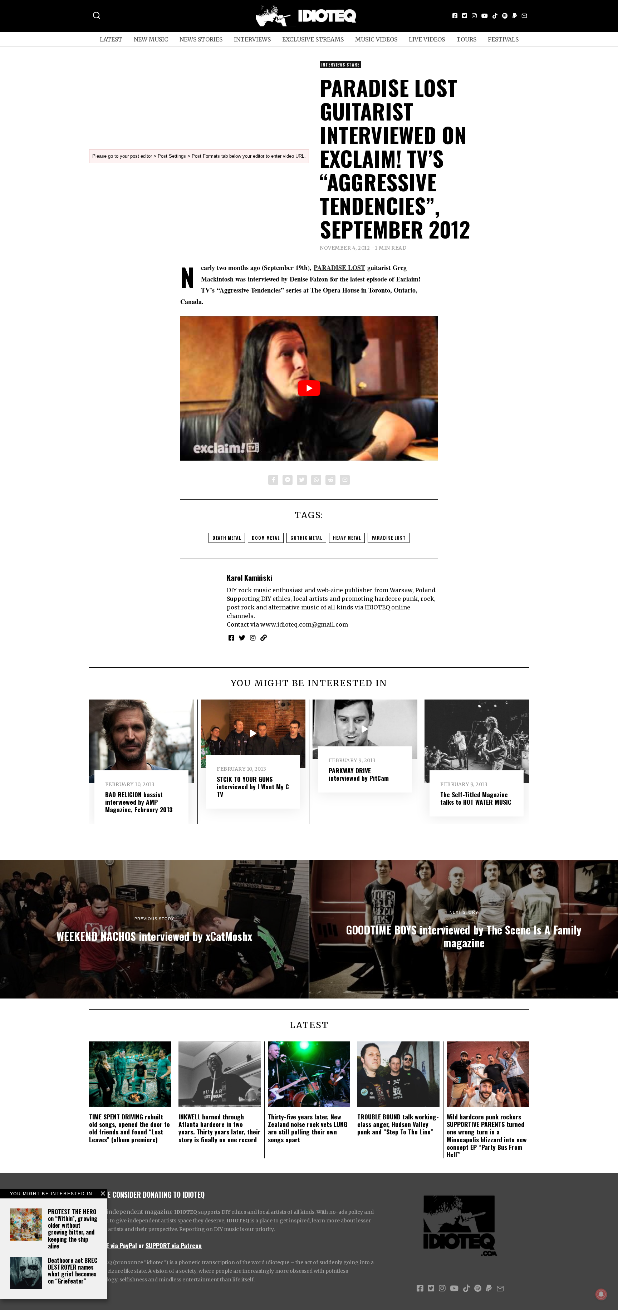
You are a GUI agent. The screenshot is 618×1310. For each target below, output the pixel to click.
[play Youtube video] (309, 388)
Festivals (503, 39)
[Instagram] (474, 15)
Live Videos (427, 39)
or (141, 1245)
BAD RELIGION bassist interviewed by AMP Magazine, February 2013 (138, 802)
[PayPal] (515, 15)
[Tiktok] (495, 15)
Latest (111, 39)
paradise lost (389, 538)
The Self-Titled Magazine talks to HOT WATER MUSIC (475, 798)
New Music (151, 39)
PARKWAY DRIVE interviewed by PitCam (359, 774)
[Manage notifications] (601, 1294)
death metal (226, 538)
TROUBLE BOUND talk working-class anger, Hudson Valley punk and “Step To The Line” (398, 1124)
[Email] (524, 15)
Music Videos (376, 39)
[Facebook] (455, 15)
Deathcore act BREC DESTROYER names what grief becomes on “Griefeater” (72, 1270)
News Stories (201, 39)
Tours (466, 39)
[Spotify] (505, 15)
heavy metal (347, 538)
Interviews (252, 39)
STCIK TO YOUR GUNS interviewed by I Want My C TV (253, 786)
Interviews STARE (340, 65)
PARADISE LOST (339, 267)
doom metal (266, 538)
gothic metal (306, 538)
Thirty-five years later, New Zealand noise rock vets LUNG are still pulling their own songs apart (307, 1128)
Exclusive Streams (313, 39)
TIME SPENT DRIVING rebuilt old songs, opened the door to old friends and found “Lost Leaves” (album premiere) (129, 1128)
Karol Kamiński (249, 577)
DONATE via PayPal (113, 1245)
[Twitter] (464, 15)
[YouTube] (485, 15)
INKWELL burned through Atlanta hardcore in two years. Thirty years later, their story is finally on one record (219, 1128)
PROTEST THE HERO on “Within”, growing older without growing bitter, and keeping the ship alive (72, 1228)
